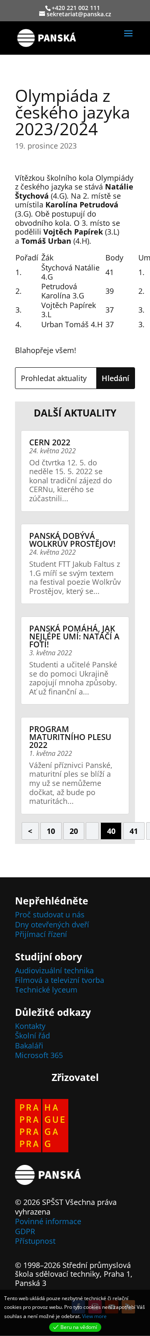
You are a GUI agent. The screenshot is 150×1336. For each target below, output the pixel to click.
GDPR (25, 1231)
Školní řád (32, 1035)
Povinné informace (48, 1221)
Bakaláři (29, 1046)
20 (74, 831)
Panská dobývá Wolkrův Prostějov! (72, 539)
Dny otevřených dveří (52, 924)
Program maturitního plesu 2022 (70, 737)
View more (94, 1316)
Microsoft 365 (39, 1055)
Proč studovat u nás (50, 914)
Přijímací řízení (41, 934)
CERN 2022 (49, 442)
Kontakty (30, 1026)
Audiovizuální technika (54, 970)
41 (134, 831)
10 (51, 831)
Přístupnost (35, 1241)
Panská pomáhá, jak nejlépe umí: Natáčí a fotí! (74, 636)
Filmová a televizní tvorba (59, 980)
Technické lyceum (46, 990)
